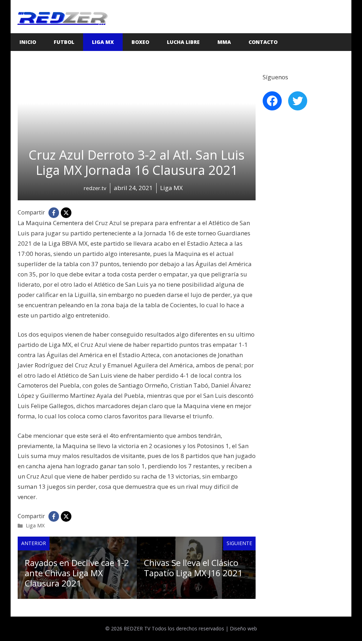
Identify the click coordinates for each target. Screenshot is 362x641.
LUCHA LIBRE (183, 42)
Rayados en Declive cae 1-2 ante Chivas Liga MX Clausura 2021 (77, 573)
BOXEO (140, 42)
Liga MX (103, 42)
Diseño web (243, 628)
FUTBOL (64, 42)
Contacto (263, 42)
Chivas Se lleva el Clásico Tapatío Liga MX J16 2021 (193, 568)
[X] (66, 212)
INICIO (27, 42)
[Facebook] (53, 212)
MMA (224, 42)
